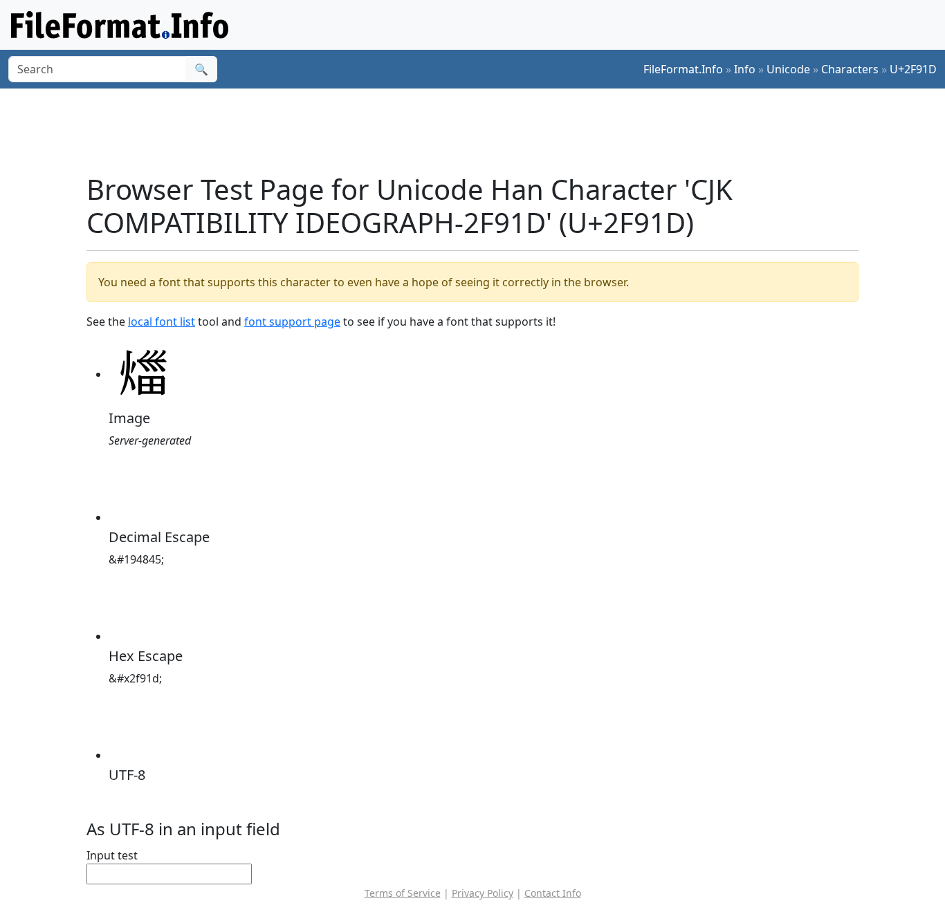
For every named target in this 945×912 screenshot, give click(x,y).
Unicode (788, 69)
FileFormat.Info (683, 69)
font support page (292, 321)
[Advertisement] (481, 131)
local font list (161, 321)
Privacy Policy (482, 893)
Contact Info (552, 893)
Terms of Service (403, 893)
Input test (112, 855)
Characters (850, 69)
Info (744, 69)
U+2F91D (913, 69)
